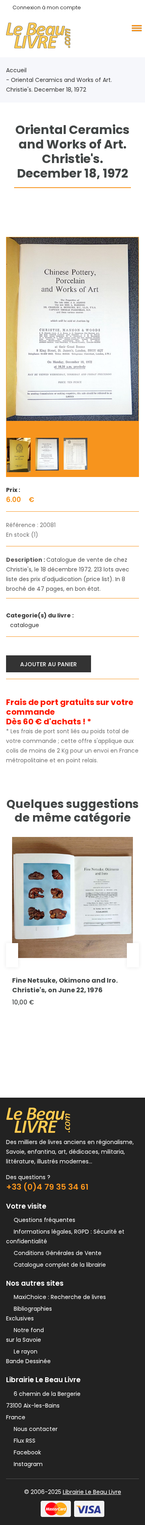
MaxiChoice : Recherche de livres (58, 1297)
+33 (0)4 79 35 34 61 (47, 1186)
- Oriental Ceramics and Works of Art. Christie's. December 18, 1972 (59, 85)
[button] (135, 28)
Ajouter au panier (48, 664)
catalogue (25, 625)
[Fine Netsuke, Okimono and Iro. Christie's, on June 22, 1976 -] (72, 897)
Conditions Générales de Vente (56, 1253)
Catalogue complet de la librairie (58, 1265)
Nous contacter (34, 1429)
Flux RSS (22, 1441)
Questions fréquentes (42, 1220)
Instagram (26, 1464)
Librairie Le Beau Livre (92, 1492)
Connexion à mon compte (46, 7)
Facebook (25, 1452)
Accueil (16, 70)
